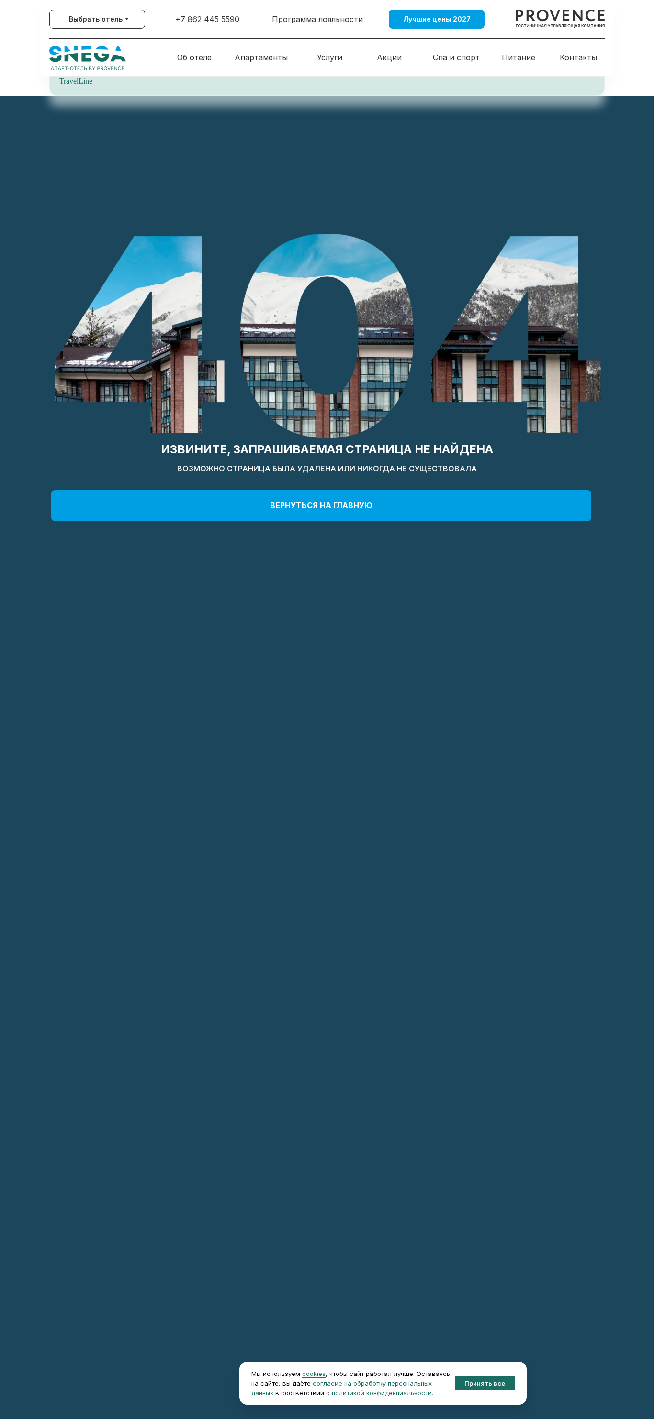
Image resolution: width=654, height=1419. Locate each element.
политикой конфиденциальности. (382, 1393)
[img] (560, 19)
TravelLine (75, 81)
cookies (314, 1373)
